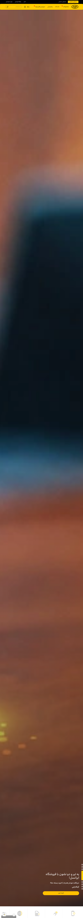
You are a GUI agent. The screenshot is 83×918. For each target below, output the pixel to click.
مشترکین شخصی (73, 2)
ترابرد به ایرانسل (9, 2)
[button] (82, 864)
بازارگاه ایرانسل (18, 2)
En (28, 7)
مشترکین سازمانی (62, 2)
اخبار (25, 2)
